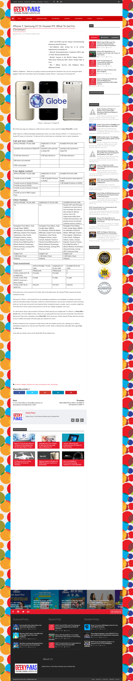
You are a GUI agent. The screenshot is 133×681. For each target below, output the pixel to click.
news (36, 384)
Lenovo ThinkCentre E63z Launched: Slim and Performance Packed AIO (107, 166)
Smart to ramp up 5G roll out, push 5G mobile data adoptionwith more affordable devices (107, 81)
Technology (54, 384)
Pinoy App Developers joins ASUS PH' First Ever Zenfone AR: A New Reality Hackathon (105, 634)
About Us (20, 1)
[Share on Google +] (45, 392)
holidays (29, 384)
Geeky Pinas (16, 679)
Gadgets (23, 384)
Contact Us (27, 1)
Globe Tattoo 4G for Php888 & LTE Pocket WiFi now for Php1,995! (108, 125)
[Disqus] (48, 499)
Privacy (46, 1)
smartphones (43, 384)
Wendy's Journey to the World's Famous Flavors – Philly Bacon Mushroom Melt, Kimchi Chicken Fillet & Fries (66, 59)
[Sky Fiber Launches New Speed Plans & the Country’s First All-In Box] (81, 608)
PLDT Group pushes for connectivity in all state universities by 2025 (105, 62)
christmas (18, 384)
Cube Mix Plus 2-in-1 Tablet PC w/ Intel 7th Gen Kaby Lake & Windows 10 (48, 445)
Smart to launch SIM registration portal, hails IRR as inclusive (104, 626)
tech (49, 384)
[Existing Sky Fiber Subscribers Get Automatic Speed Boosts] (25, 608)
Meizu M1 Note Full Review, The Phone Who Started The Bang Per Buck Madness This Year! (108, 152)
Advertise (33, 1)
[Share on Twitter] (32, 392)
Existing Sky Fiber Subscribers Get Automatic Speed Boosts (24, 605)
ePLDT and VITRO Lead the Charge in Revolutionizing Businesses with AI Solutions (106, 43)
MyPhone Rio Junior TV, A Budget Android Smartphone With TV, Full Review (108, 138)
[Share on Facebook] (19, 392)
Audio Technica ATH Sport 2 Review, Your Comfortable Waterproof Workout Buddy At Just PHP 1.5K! (107, 111)
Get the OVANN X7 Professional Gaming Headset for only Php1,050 (72, 462)
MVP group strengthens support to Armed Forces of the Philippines (102, 642)
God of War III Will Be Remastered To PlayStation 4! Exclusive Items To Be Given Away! (108, 194)
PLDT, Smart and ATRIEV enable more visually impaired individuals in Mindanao (108, 180)
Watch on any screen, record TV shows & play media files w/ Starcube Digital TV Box (24, 445)
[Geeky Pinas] (27, 9)
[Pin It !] (71, 392)
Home (15, 1)
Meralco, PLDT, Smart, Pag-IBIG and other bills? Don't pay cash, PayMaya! (31, 635)
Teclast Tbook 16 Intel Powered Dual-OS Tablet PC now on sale (72, 445)
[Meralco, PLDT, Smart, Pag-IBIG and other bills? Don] (53, 608)
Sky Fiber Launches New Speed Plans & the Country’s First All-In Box (31, 644)
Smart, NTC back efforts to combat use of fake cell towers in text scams (108, 53)
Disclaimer (40, 1)
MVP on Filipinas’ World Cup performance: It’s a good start (107, 232)
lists (33, 384)
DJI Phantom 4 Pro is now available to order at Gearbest (22, 462)
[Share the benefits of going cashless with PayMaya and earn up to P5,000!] (109, 608)
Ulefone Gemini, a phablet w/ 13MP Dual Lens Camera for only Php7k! (48, 462)
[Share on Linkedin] (58, 392)
